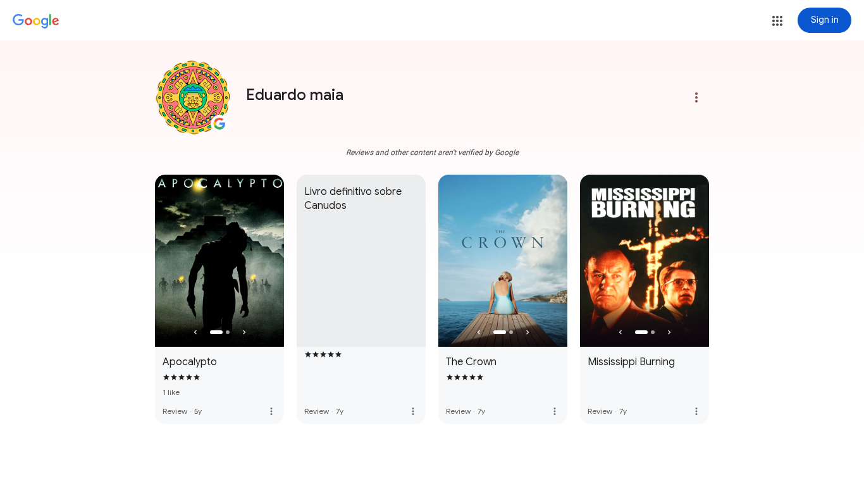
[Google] (36, 21)
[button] (777, 21)
